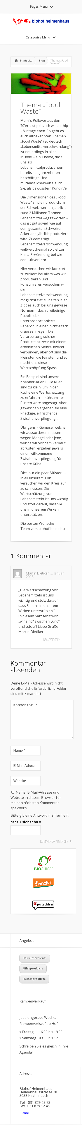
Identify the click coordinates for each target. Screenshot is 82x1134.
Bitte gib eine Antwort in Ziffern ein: (39, 815)
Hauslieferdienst (35, 958)
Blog (42, 60)
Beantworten (51, 639)
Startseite (26, 60)
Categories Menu (38, 37)
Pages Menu (39, 6)
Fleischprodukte (34, 979)
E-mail (24, 1113)
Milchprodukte (33, 968)
